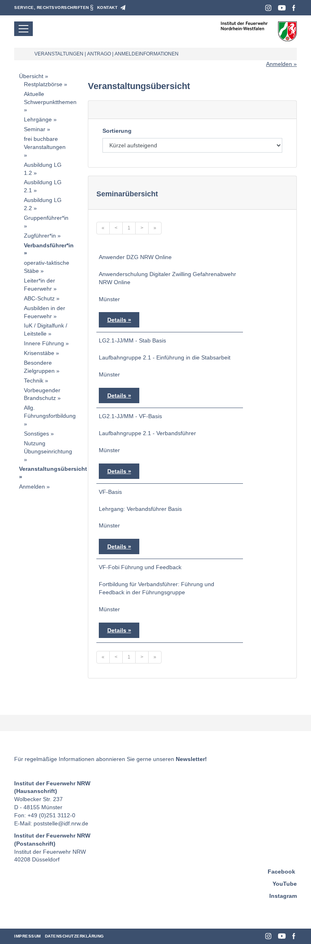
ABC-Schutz (39, 298)
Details (116, 320)
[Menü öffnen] (23, 28)
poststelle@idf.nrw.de (61, 823)
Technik (33, 380)
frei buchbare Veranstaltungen (45, 143)
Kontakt (107, 7)
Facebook (294, 8)
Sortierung (117, 131)
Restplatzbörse (43, 84)
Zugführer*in (40, 235)
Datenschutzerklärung (74, 936)
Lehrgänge (38, 119)
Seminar (34, 129)
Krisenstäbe (39, 353)
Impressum (27, 936)
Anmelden (279, 64)
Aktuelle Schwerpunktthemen (50, 98)
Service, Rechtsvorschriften (51, 7)
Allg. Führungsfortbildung (50, 411)
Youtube (282, 8)
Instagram (268, 8)
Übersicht (31, 76)
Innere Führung (44, 343)
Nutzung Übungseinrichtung (48, 447)
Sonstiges (36, 433)
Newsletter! (191, 759)
